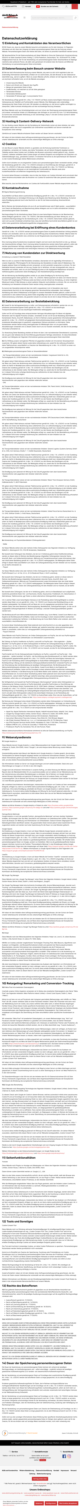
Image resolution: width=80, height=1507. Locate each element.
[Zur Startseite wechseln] (10, 16)
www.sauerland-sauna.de (32, 1493)
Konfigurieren (51, 1503)
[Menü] (24, 18)
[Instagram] (69, 1456)
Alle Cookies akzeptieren (68, 1503)
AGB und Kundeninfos (10, 1470)
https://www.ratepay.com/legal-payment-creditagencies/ (52, 697)
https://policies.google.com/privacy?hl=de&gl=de (26, 807)
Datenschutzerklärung (44, 1470)
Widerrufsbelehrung (26, 1470)
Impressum (65, 1470)
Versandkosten (41, 1483)
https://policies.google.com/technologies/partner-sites (31, 1147)
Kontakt (43, 1460)
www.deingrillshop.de (32, 1495)
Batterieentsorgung (44, 1474)
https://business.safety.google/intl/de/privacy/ (18, 1153)
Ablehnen (39, 1503)
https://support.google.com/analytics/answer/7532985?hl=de (23, 851)
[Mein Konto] (66, 7)
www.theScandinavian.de (69, 1493)
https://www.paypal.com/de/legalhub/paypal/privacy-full (21, 733)
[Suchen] (75, 18)
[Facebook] (64, 1456)
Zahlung (32, 1474)
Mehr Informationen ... (9, 1505)
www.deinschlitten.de (48, 1495)
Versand (73, 1470)
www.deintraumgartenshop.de (12, 1493)
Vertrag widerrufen (40, 1479)
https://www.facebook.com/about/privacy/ (24, 1044)
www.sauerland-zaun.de (51, 1493)
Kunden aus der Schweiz (49, 6)
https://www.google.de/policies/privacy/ (51, 1153)
